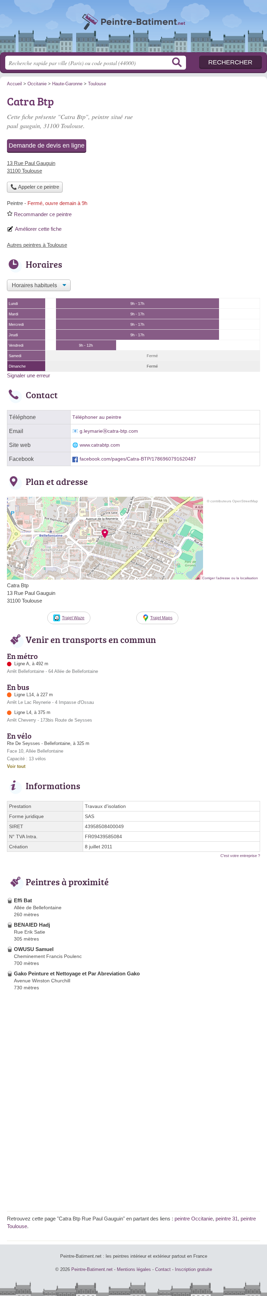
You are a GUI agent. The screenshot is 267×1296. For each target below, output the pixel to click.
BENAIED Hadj (32, 925)
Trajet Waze (73, 617)
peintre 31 (227, 1219)
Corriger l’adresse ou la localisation (230, 578)
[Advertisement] (201, 141)
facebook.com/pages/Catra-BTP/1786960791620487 (138, 459)
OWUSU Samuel (34, 949)
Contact (163, 1269)
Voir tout (16, 766)
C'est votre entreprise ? (240, 856)
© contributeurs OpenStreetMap (232, 501)
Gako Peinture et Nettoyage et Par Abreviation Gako (77, 973)
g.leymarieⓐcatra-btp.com (109, 431)
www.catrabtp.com (100, 445)
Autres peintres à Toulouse (37, 245)
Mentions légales (134, 1269)
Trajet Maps (161, 617)
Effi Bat (23, 900)
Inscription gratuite (193, 1269)
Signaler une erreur (28, 375)
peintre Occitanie (194, 1219)
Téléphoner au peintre (96, 417)
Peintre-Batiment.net (133, 28)
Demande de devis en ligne (46, 145)
